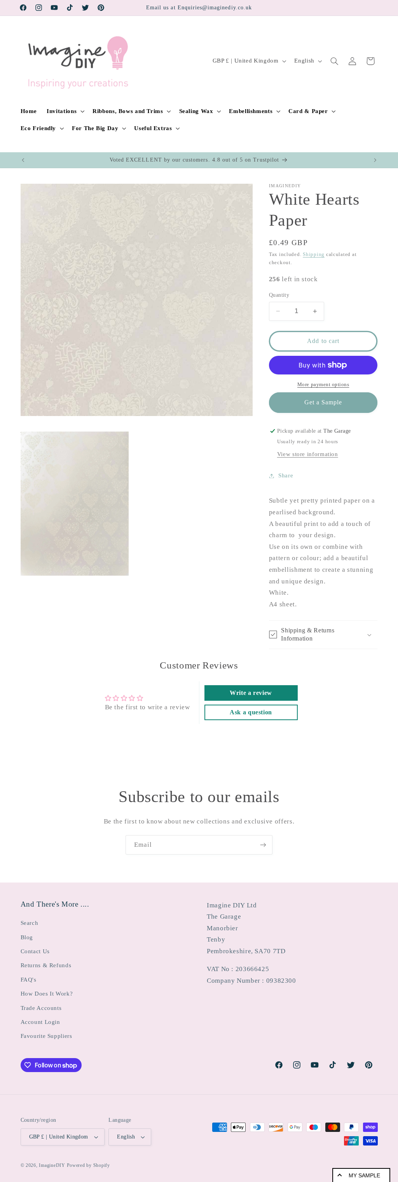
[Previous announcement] (22, 160)
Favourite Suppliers (46, 1036)
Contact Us (35, 951)
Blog (27, 937)
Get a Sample (323, 402)
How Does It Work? (47, 994)
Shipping (314, 254)
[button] (65, 111)
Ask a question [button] (251, 712)
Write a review (251, 692)
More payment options (323, 384)
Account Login (40, 1022)
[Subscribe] (263, 844)
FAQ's (29, 980)
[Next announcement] (375, 160)
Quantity (279, 295)
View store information (307, 454)
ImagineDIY (52, 1165)
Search (29, 923)
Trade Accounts (41, 1008)
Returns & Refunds (46, 965)
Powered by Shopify (88, 1165)
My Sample (364, 1175)
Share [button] (285, 475)
